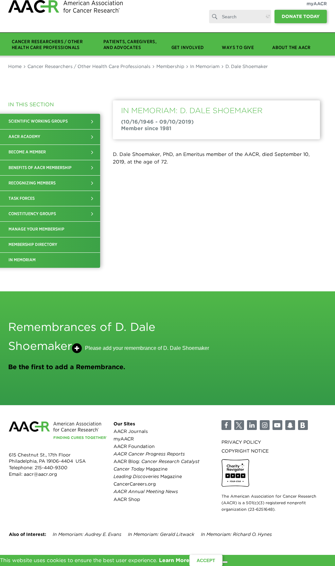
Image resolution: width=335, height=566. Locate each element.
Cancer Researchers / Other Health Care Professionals (88, 66)
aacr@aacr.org (40, 474)
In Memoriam (205, 66)
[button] (92, 121)
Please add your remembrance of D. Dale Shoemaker (147, 348)
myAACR (317, 10)
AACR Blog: (157, 461)
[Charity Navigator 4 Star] (235, 473)
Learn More (174, 560)
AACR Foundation (134, 446)
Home (15, 66)
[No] (225, 562)
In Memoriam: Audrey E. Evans (87, 534)
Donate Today (301, 23)
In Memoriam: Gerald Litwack (161, 534)
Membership (170, 66)
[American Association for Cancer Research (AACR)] (65, 20)
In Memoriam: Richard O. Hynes (236, 534)
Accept (206, 560)
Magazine (141, 469)
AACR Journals (131, 431)
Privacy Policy (241, 442)
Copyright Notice (245, 451)
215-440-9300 (51, 467)
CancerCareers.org (135, 484)
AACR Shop (127, 499)
